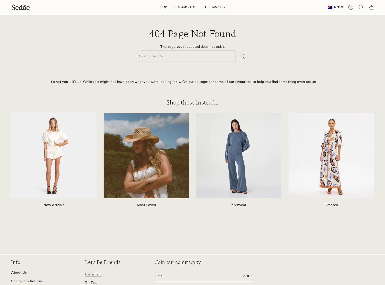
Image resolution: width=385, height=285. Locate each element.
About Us (19, 272)
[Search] (242, 56)
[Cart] (371, 7)
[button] (162, 7)
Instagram (93, 274)
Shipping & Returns (27, 281)
